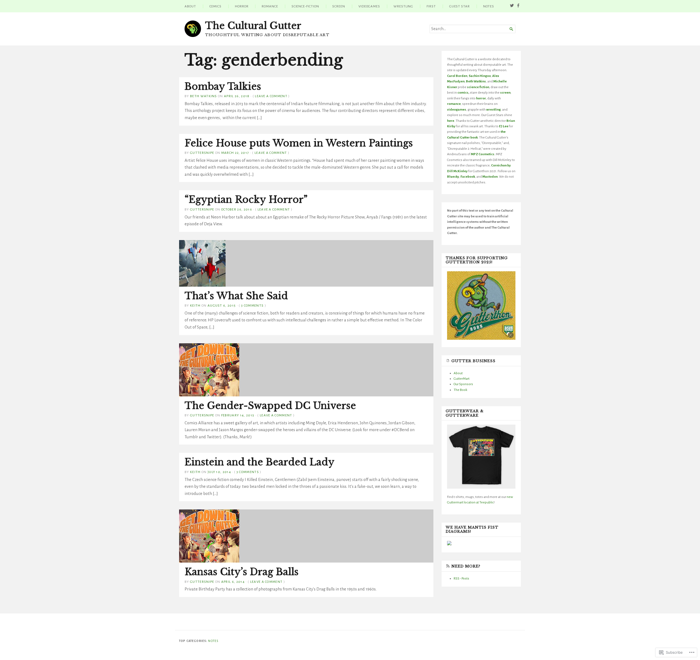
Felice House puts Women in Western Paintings (299, 143)
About (190, 6)
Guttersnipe (202, 153)
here (450, 121)
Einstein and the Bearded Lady (259, 462)
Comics (215, 6)
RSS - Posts (461, 578)
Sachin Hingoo (480, 76)
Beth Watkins (203, 96)
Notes (488, 6)
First (431, 6)
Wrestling (403, 6)
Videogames (369, 6)
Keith (195, 305)
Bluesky (453, 176)
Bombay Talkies (223, 86)
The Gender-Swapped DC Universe (270, 405)
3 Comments (252, 305)
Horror (242, 6)
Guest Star (459, 6)
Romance (270, 6)
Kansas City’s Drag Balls (242, 572)
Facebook (467, 176)
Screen (338, 6)
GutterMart (461, 379)
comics (462, 92)
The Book (460, 390)
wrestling (493, 109)
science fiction (478, 87)
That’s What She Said (236, 296)
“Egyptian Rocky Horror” (246, 199)
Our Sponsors (463, 384)
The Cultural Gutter (253, 25)
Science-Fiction (305, 6)
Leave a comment (271, 96)
